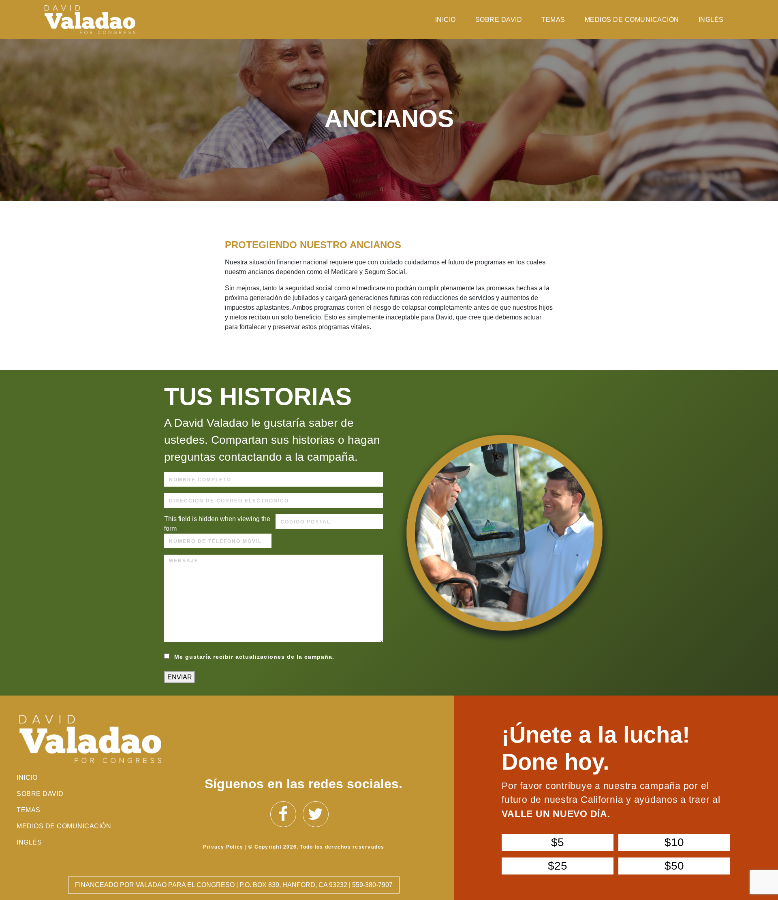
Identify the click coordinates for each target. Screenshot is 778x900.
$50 (674, 866)
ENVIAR (179, 677)
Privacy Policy (223, 847)
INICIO (445, 19)
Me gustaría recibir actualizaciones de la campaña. (254, 657)
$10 (674, 842)
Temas (553, 19)
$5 (557, 842)
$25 (557, 866)
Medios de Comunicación (632, 19)
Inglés (711, 19)
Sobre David (498, 19)
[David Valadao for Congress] (90, 19)
